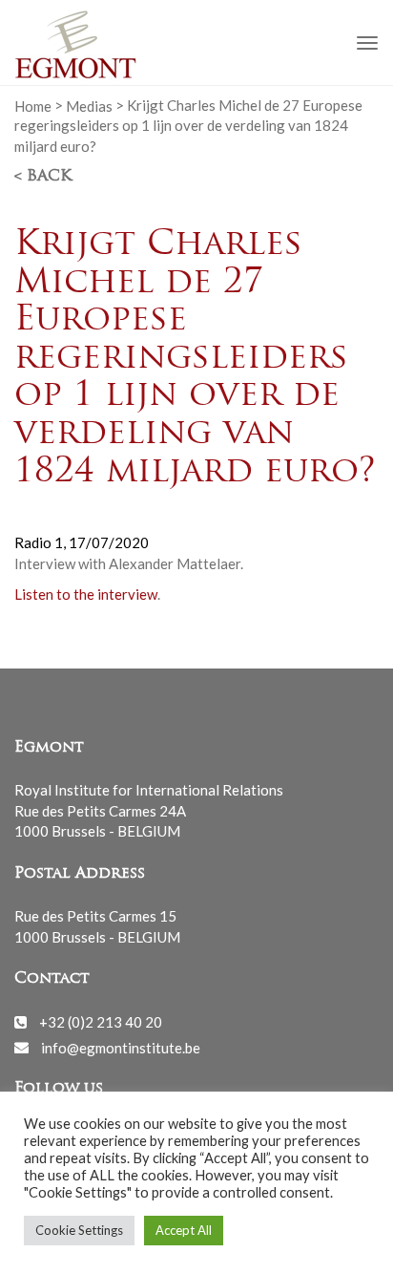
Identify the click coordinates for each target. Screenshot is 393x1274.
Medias (89, 105)
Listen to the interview (85, 594)
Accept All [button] (183, 1230)
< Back (43, 176)
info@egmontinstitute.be (120, 1046)
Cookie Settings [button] (79, 1230)
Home (33, 105)
